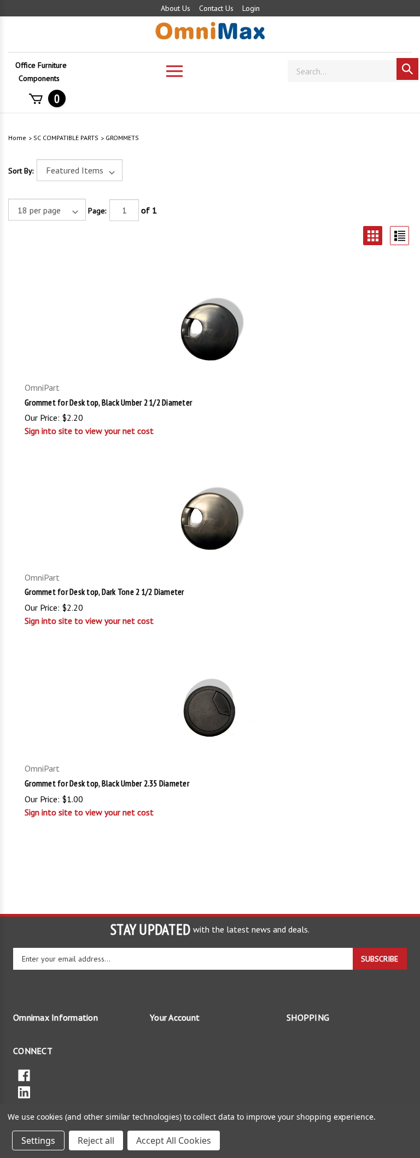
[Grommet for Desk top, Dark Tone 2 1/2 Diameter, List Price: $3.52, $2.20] (210, 522)
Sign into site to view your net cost (89, 430)
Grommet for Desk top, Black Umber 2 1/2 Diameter (108, 402)
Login (251, 8)
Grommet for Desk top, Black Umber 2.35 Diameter (107, 783)
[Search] (407, 69)
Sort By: (20, 171)
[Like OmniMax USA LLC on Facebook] (210, 1074)
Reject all (96, 1140)
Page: (97, 211)
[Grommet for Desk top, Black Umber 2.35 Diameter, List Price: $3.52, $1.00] (210, 712)
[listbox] (79, 170)
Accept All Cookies (173, 1140)
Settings (38, 1140)
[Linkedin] (210, 1091)
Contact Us (216, 8)
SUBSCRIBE (379, 959)
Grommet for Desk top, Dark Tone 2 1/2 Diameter (104, 591)
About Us (175, 8)
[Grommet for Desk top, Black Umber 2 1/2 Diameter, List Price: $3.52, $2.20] (210, 332)
